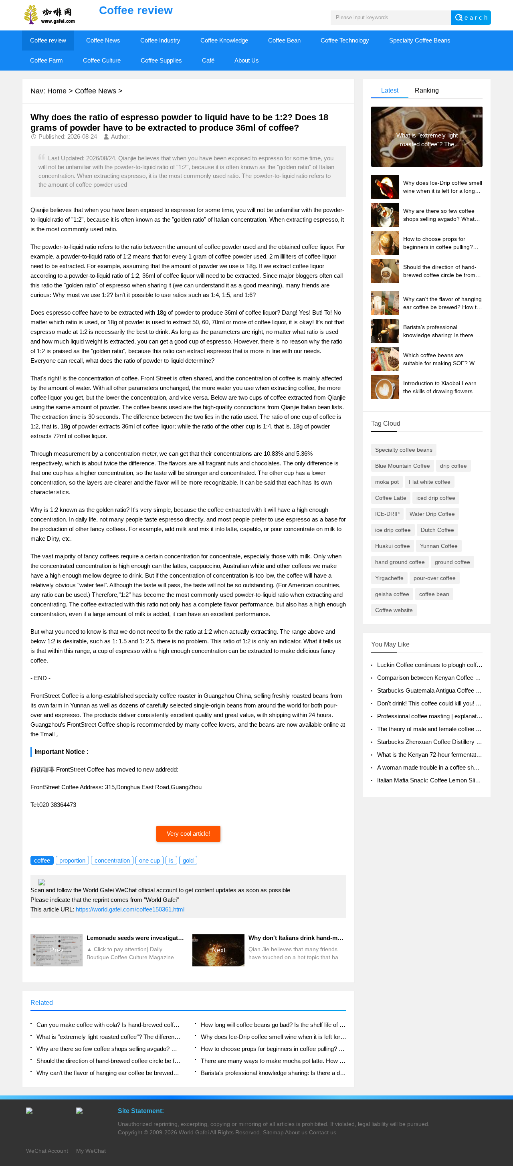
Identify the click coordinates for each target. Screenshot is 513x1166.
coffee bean (434, 594)
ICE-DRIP (387, 514)
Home (57, 91)
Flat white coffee (429, 482)
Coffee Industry (160, 40)
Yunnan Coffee (439, 546)
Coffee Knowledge (224, 40)
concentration (112, 860)
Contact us (322, 1132)
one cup (149, 860)
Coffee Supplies (161, 60)
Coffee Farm (46, 60)
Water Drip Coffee (432, 514)
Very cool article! (188, 833)
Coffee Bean (284, 40)
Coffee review (48, 40)
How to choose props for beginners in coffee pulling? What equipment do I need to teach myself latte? (273, 1048)
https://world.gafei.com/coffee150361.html (130, 909)
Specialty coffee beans (403, 450)
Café (208, 60)
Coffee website (394, 610)
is (171, 860)
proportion (72, 860)
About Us (246, 60)
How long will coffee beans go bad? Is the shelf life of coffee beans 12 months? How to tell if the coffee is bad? (273, 1024)
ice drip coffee (393, 530)
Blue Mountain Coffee (402, 466)
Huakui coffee (392, 546)
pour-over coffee (435, 578)
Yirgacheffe (389, 578)
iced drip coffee (435, 498)
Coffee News (103, 40)
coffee (42, 860)
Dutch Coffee (437, 530)
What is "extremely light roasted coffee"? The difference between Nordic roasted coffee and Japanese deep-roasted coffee (109, 1036)
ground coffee (452, 562)
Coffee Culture (102, 60)
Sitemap (273, 1132)
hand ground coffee (400, 562)
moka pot (387, 482)
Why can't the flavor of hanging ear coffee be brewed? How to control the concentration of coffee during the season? (109, 1072)
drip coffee (453, 466)
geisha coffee (392, 594)
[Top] (504, 1041)
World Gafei (194, 1132)
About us (296, 1132)
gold (188, 860)
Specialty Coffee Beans (419, 40)
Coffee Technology (345, 40)
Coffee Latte (390, 498)
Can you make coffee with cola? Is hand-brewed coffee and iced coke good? (109, 1024)
